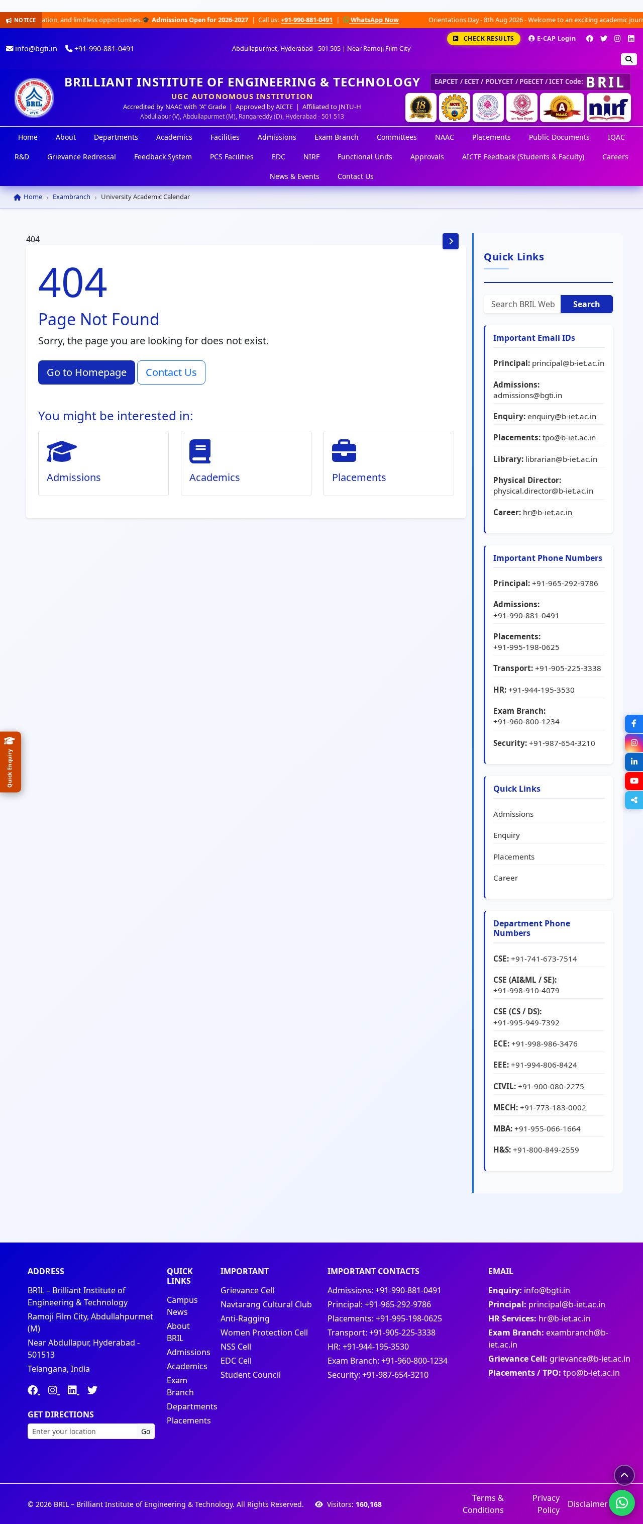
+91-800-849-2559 (546, 1150)
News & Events (294, 176)
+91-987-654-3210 (562, 743)
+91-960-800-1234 (526, 721)
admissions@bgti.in (527, 395)
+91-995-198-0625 (526, 647)
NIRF (311, 156)
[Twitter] (603, 38)
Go (145, 1431)
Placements (491, 137)
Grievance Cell (247, 1290)
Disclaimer (588, 1503)
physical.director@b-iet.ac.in (543, 491)
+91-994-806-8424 (544, 1065)
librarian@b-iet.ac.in (561, 459)
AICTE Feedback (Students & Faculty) (523, 156)
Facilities (225, 137)
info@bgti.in (35, 48)
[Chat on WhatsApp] (622, 1503)
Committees (397, 137)
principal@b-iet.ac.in (568, 363)
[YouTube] (634, 781)
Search (586, 304)
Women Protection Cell (264, 1332)
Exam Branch (336, 137)
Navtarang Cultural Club (266, 1304)
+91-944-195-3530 (541, 690)
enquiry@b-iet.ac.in (561, 416)
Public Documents (559, 137)
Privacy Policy (546, 1503)
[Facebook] (589, 38)
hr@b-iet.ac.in (547, 512)
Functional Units (365, 156)
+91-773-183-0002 (553, 1107)
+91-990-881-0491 (250, 20)
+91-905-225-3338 (568, 668)
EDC (278, 156)
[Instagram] (617, 38)
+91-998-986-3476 (544, 1043)
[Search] (629, 59)
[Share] (634, 800)
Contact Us (356, 176)
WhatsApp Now (318, 20)
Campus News (182, 1305)
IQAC (616, 137)
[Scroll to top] (624, 1475)
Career (505, 878)
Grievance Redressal (81, 156)
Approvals (427, 156)
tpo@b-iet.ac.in (569, 437)
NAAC (444, 137)
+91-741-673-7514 (544, 959)
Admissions (277, 137)
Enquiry (506, 835)
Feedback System (163, 156)
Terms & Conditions (483, 1503)
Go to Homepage (87, 372)
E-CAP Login (556, 38)
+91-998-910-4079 (526, 990)
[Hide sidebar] (451, 241)
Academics (174, 137)
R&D (22, 156)
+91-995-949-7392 (526, 1022)
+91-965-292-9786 (565, 583)
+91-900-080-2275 (551, 1086)
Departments (116, 137)
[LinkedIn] (631, 38)
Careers (615, 156)
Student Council (251, 1374)
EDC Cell (236, 1360)
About (66, 137)
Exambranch (71, 196)
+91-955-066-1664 (547, 1128)
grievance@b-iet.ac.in (590, 1358)
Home (28, 137)
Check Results (489, 38)
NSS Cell (236, 1346)
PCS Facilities (232, 156)
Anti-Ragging (245, 1318)
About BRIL (178, 1332)
